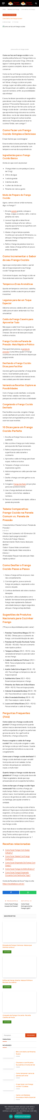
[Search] (36, 3)
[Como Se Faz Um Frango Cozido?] (19, 36)
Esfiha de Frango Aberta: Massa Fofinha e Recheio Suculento (18, 981)
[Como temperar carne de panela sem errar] (8, 1076)
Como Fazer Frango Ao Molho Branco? (20, 869)
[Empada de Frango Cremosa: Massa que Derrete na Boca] (19, 932)
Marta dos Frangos (7, 22)
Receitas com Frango (13, 9)
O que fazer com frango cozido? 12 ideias (24, 1085)
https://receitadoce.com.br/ (13, 884)
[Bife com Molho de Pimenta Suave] (8, 1054)
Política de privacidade (22, 1116)
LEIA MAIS (7, 952)
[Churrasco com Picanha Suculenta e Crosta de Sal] (8, 1065)
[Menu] (3, 3)
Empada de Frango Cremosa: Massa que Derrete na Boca (17, 946)
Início (4, 9)
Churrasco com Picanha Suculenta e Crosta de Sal (25, 1063)
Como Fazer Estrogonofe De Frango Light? (26, 906)
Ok (11, 1116)
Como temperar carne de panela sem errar (25, 1074)
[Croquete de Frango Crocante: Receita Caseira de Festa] (19, 1002)
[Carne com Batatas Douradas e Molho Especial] (8, 1097)
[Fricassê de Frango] (20, 3)
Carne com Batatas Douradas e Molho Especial (25, 1096)
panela (14, 211)
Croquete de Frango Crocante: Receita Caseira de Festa (17, 1016)
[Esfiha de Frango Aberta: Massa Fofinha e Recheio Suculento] (19, 967)
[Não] (36, 1112)
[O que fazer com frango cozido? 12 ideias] (8, 1086)
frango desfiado (20, 484)
